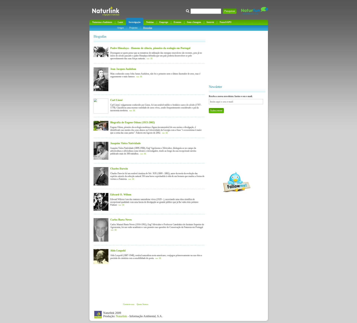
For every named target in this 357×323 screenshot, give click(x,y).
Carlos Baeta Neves (121, 219)
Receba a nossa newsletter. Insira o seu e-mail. (231, 96)
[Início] (105, 11)
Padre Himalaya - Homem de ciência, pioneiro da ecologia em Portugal (150, 48)
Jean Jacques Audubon (123, 68)
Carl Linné (116, 100)
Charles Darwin (119, 168)
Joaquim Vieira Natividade (125, 143)
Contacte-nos (128, 304)
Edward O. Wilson (120, 194)
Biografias (147, 27)
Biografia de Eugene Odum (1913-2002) (132, 122)
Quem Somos (142, 304)
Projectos (133, 27)
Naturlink (121, 316)
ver (148, 58)
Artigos (120, 27)
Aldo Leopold (118, 250)
